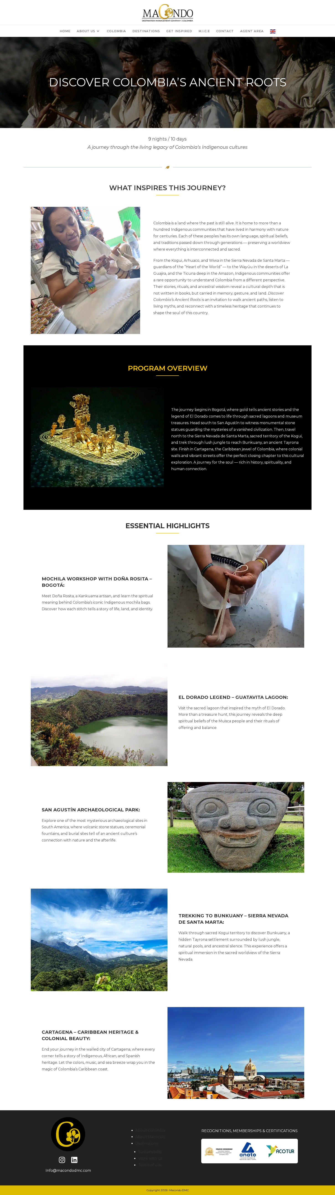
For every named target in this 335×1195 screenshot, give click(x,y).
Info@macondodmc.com (68, 1170)
